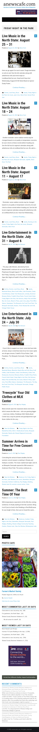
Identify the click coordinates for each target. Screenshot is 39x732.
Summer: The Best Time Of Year (14, 492)
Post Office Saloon (10, 382)
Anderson (21, 519)
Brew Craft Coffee (17, 291)
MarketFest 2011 (7, 430)
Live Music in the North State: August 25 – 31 (16, 40)
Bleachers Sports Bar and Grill (20, 370)
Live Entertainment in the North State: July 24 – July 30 (16, 318)
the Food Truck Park (28, 303)
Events (6, 92)
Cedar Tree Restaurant (17, 293)
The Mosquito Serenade (21, 384)
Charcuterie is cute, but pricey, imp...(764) (14, 637)
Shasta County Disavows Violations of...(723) (15, 640)
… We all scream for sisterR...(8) (11, 619)
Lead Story (12, 92)
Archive (6, 289)
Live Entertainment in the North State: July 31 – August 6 (16, 236)
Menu (19, 19)
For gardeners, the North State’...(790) (13, 634)
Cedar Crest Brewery (22, 372)
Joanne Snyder (8, 598)
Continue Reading (19, 87)
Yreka (27, 484)
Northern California (13, 482)
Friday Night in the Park (13, 224)
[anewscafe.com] (19, 5)
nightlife (28, 159)
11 (35, 313)
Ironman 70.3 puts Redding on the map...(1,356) (16, 631)
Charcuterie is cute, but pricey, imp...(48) (13, 610)
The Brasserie (17, 303)
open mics (17, 95)
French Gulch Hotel (29, 296)
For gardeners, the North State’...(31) (12, 613)
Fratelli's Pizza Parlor (17, 296)
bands (25, 92)
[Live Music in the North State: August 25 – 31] (19, 59)
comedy (27, 293)
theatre (16, 305)
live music (10, 95)
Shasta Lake (10, 526)
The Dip (34, 382)
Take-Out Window (9, 428)
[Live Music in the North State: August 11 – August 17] (19, 191)
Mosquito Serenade (19, 159)
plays (28, 301)
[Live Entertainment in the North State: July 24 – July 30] (19, 337)
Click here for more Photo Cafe (11, 601)
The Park (8, 162)
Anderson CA (23, 477)
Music (17, 92)
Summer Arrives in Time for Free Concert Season (17, 445)
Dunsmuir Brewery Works (16, 375)
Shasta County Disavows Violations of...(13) (14, 616)
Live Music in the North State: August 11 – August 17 (16, 172)
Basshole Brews (6, 291)
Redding (30, 482)
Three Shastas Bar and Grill (27, 305)
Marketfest (26, 479)
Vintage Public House (8, 308)
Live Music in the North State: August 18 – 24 (16, 107)
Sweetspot (10, 303)
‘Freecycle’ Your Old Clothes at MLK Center (15, 397)
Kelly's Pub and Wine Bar (9, 379)
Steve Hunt (23, 48)
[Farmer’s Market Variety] (19, 567)
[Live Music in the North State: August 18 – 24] (19, 127)
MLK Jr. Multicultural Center (20, 430)
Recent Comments (12, 684)
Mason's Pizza (15, 301)
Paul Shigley (22, 404)
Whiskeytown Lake (31, 526)
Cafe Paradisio (27, 291)
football (27, 519)
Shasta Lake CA (6, 484)
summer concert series (18, 484)
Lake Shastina (12, 479)
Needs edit (11, 433)
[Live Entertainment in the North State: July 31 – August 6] (19, 255)
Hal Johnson (21, 244)
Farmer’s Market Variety (11, 591)
